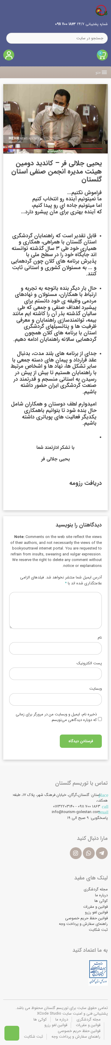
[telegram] (102, 853)
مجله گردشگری (96, 889)
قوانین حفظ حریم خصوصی (86, 918)
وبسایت (95, 689)
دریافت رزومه (85, 483)
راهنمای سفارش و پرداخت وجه (83, 924)
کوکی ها (101, 901)
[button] (98, 72)
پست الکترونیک (89, 663)
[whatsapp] (89, 853)
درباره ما (101, 895)
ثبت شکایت (98, 930)
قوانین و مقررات (95, 907)
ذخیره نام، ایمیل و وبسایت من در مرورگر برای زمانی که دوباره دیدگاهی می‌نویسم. (56, 717)
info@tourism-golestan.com (76, 812)
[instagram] (76, 853)
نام (100, 638)
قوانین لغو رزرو (96, 912)
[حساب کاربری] (8, 55)
